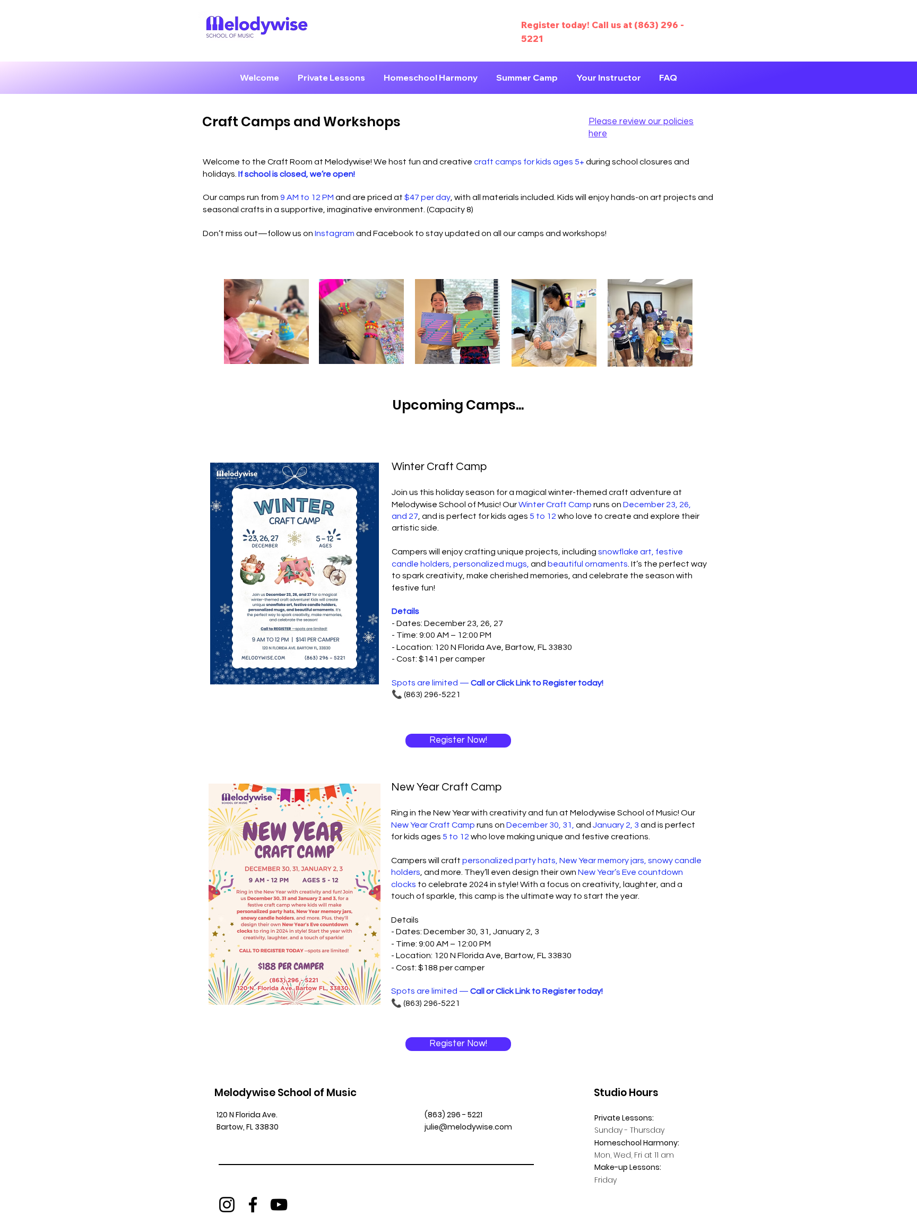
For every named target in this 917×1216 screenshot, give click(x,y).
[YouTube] (279, 1204)
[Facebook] (253, 1204)
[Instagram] (227, 1204)
